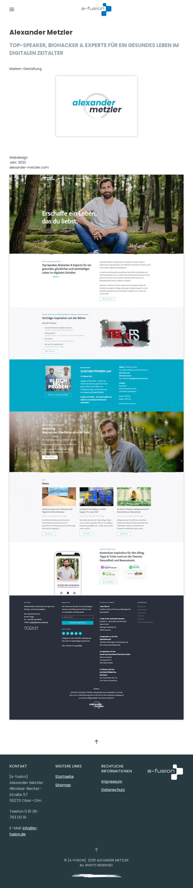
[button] (11, 9)
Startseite (64, 776)
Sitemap (63, 785)
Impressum (111, 781)
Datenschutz (113, 789)
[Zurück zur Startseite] (96, 9)
